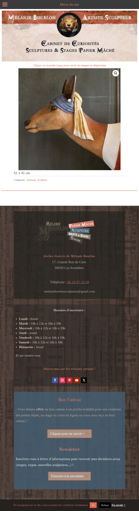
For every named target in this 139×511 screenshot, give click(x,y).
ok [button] (93, 505)
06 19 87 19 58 (77, 282)
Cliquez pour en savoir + (67, 433)
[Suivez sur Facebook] (55, 380)
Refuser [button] (105, 505)
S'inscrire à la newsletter (67, 476)
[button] (115, 73)
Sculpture (42, 180)
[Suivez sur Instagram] (62, 380)
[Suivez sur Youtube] (77, 380)
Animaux (31, 180)
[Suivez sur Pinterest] (69, 380)
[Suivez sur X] (84, 380)
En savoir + (118, 505)
